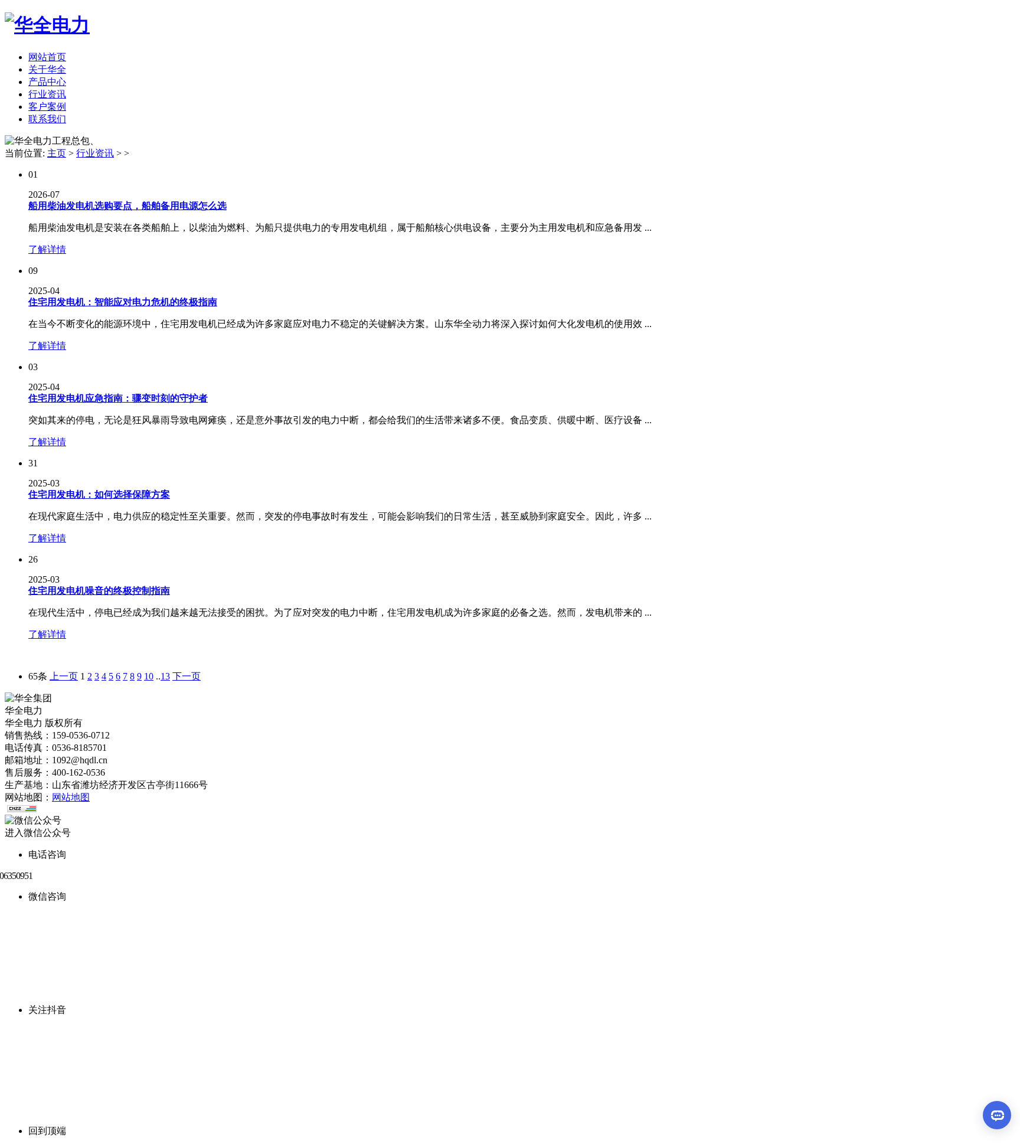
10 (148, 676)
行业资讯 (47, 94)
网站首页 (47, 57)
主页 (56, 153)
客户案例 (47, 107)
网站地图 (71, 797)
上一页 (64, 676)
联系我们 (47, 119)
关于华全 (47, 69)
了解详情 (47, 249)
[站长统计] (22, 809)
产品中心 (47, 82)
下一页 (186, 676)
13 (165, 676)
